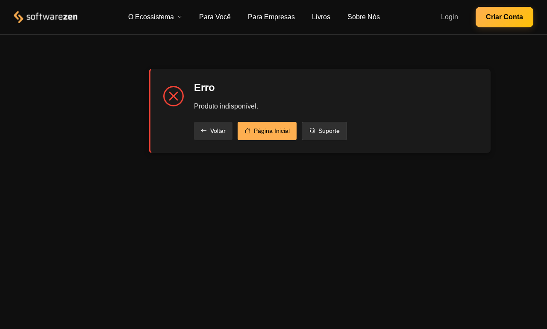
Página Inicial (272, 130)
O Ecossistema (151, 17)
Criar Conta (504, 17)
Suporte (329, 130)
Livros (321, 17)
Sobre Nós (363, 17)
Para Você (215, 17)
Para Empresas (271, 17)
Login (449, 17)
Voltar (218, 130)
